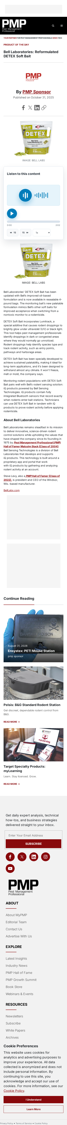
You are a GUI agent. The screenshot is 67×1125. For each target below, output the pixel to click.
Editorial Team (16, 922)
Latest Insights (16, 958)
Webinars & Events (19, 994)
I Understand (33, 1099)
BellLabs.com (12, 490)
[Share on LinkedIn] (37, 107)
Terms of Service (24, 1123)
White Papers (15, 1030)
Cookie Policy (14, 1091)
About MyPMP (16, 915)
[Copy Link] (43, 107)
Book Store (14, 987)
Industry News (16, 965)
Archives (12, 1037)
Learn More (34, 1109)
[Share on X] (30, 107)
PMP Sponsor (37, 91)
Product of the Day (16, 44)
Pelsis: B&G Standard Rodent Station (32, 705)
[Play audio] (12, 213)
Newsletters (14, 1016)
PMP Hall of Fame (19, 973)
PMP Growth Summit (21, 980)
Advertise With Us (19, 936)
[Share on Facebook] (23, 107)
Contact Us (14, 929)
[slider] (33, 222)
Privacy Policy (6, 1123)
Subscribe (33, 843)
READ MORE (11, 721)
